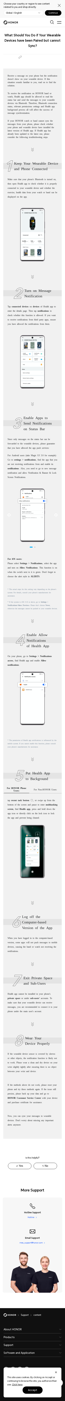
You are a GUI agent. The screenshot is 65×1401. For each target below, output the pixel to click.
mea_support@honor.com (31, 1243)
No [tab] (46, 1165)
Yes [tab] (21, 1165)
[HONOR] (12, 1315)
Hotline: (31, 1217)
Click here (17, 1384)
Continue (53, 13)
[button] (20, 57)
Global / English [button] (14, 13)
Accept (32, 1390)
